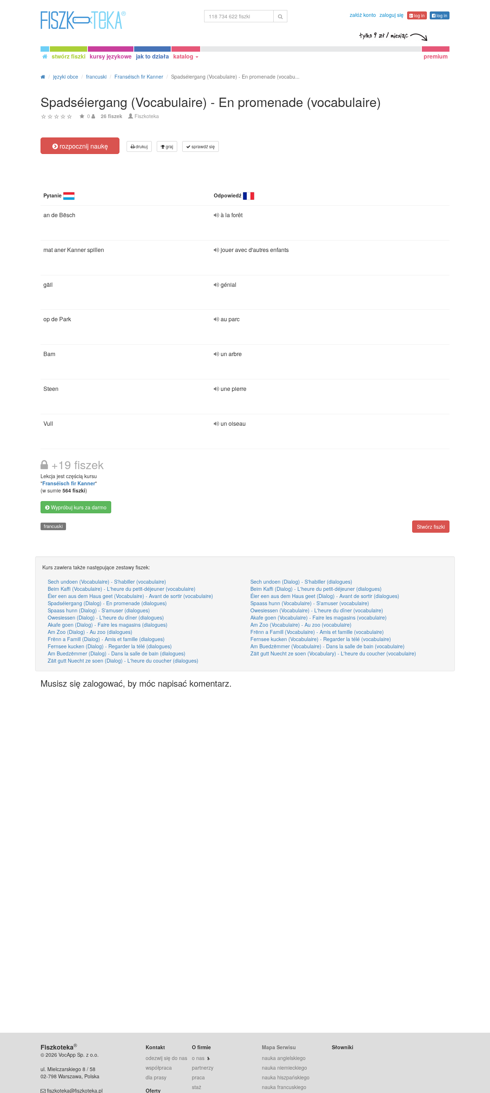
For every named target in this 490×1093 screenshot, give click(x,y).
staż (196, 1086)
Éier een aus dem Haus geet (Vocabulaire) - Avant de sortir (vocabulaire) (130, 595)
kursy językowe (111, 56)
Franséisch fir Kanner (68, 483)
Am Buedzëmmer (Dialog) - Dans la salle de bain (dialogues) (116, 653)
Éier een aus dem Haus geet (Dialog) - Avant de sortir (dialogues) (324, 595)
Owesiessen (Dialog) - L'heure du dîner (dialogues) (106, 617)
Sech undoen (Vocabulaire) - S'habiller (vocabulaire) (107, 581)
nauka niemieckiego (284, 1067)
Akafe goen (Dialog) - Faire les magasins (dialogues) (108, 624)
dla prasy (156, 1077)
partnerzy (202, 1067)
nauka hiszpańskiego (286, 1077)
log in (419, 15)
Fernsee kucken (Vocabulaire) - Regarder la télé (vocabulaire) (320, 639)
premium (436, 56)
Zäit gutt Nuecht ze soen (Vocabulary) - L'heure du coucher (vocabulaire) (333, 653)
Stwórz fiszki (431, 526)
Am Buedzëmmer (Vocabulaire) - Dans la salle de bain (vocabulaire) (327, 646)
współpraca (159, 1067)
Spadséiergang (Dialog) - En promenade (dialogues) (107, 603)
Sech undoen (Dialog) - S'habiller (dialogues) (301, 581)
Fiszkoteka (147, 116)
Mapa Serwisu (279, 1047)
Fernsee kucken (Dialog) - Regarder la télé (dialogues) (110, 646)
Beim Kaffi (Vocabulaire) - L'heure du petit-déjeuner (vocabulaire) (121, 588)
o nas (198, 1057)
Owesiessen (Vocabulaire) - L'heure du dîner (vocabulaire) (316, 610)
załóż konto (363, 14)
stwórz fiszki (68, 56)
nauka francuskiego (284, 1086)
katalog (184, 56)
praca (198, 1077)
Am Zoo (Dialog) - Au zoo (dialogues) (90, 631)
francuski (53, 526)
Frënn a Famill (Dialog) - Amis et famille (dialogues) (106, 639)
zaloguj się (392, 14)
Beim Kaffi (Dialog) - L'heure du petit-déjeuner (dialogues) (316, 588)
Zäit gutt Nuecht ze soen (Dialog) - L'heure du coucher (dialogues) (123, 660)
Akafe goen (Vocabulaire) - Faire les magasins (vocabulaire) (318, 617)
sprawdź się (202, 146)
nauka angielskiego (284, 1057)
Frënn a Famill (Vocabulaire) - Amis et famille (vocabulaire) (317, 631)
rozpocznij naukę (83, 145)
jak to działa (152, 56)
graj (169, 146)
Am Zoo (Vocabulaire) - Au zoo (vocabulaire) (301, 624)
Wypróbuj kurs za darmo (78, 507)
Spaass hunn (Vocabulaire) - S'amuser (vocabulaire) (309, 603)
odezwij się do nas (166, 1057)
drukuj (141, 146)
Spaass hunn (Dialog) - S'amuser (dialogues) (99, 610)
